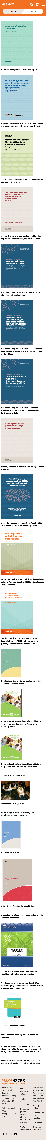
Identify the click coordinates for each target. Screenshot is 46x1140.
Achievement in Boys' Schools (13, 803)
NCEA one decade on (10, 852)
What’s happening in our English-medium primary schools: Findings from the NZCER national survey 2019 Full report (22, 582)
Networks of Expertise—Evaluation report (19, 70)
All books (24, 1114)
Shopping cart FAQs (37, 1128)
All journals (24, 1117)
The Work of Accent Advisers (13, 1026)
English (33, 11)
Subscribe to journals (25, 1121)
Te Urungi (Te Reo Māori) (38, 1099)
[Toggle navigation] (43, 4)
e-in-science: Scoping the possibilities (17, 906)
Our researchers (25, 1103)
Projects (23, 1099)
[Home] (9, 5)
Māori (13, 11)
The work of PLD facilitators (13, 776)
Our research (24, 1089)
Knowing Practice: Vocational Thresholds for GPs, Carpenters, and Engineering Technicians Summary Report (22, 724)
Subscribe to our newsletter (38, 1115)
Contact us (37, 1122)
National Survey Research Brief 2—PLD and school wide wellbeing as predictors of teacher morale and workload (22, 351)
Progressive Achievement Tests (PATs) (38, 1093)
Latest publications (25, 1095)
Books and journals (24, 1110)
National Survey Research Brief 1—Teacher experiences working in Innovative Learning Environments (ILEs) (20, 410)
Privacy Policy (36, 1106)
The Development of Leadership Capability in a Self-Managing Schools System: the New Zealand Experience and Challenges (22, 985)
